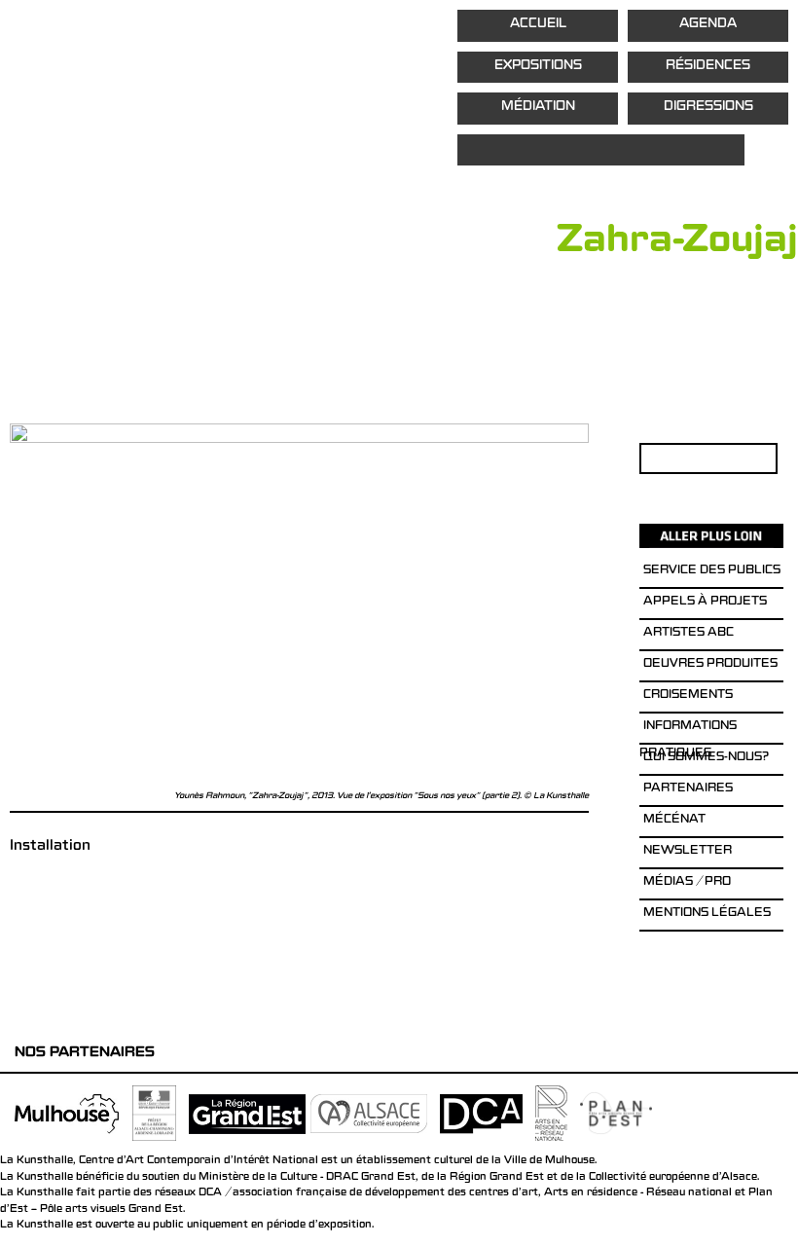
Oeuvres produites (710, 665)
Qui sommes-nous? (706, 758)
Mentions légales (707, 914)
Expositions (538, 66)
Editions (600, 150)
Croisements (688, 696)
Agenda (708, 24)
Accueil (538, 24)
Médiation (538, 107)
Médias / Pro (687, 883)
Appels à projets (705, 602)
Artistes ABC (688, 634)
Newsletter (687, 852)
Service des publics (711, 571)
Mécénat (674, 820)
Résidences (708, 66)
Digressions (708, 107)
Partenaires (688, 789)
